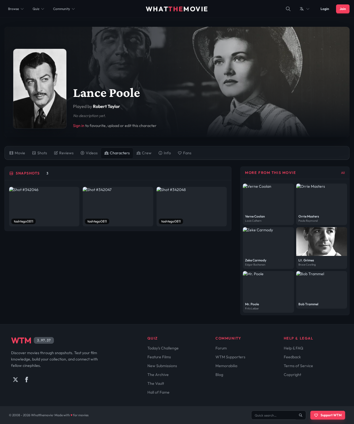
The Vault (155, 383)
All (343, 173)
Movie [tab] (20, 152)
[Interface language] (305, 8)
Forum (221, 348)
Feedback (292, 356)
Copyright (292, 374)
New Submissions (162, 365)
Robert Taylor (106, 106)
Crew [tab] (147, 152)
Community (61, 9)
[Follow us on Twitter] (15, 379)
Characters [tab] (120, 152)
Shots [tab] (42, 152)
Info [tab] (167, 152)
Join (343, 9)
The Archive (158, 374)
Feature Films (159, 356)
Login (325, 9)
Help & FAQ (293, 348)
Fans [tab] (187, 152)
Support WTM (331, 415)
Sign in (78, 125)
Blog (219, 374)
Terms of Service (298, 365)
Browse (13, 9)
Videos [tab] (92, 152)
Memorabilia (226, 365)
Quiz (36, 9)
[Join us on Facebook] (26, 379)
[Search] (288, 8)
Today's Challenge (163, 348)
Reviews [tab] (66, 152)
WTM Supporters (230, 356)
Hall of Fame (158, 392)
